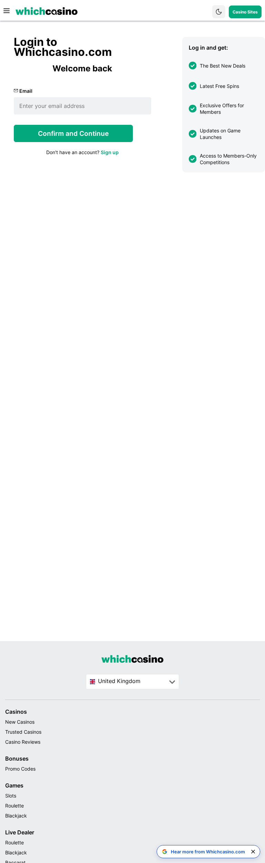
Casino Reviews (22, 742)
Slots (10, 796)
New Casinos (20, 722)
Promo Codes (20, 769)
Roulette (14, 806)
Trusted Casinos (23, 732)
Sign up (110, 152)
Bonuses (17, 758)
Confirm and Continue (73, 134)
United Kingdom (119, 681)
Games (14, 785)
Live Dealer (19, 832)
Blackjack (16, 816)
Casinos (16, 711)
